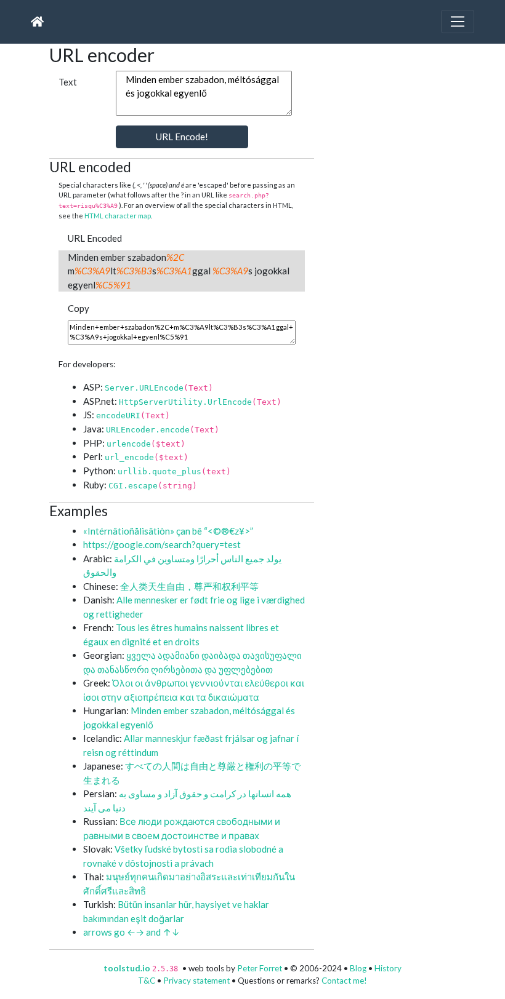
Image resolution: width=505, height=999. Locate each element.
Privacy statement (196, 980)
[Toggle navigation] (457, 21)
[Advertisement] (419, 120)
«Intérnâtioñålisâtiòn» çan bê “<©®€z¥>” (168, 530)
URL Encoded (95, 238)
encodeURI (118, 415)
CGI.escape (133, 485)
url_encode (129, 457)
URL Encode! (182, 136)
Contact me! (344, 980)
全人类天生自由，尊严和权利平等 (189, 586)
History (388, 968)
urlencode (129, 443)
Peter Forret (259, 968)
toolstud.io (126, 968)
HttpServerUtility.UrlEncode (185, 402)
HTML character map (117, 216)
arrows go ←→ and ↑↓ (131, 931)
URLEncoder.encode (148, 429)
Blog (358, 968)
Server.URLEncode (144, 387)
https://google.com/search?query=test (162, 544)
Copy (78, 308)
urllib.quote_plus (159, 471)
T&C (146, 980)
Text (68, 81)
